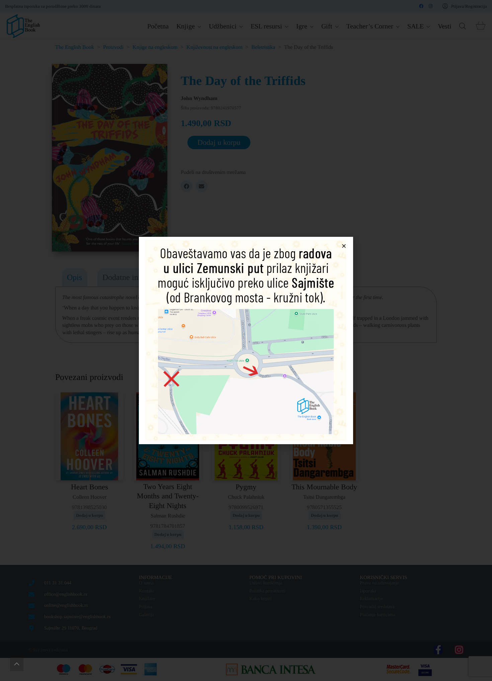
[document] (246, 340)
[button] (343, 246)
